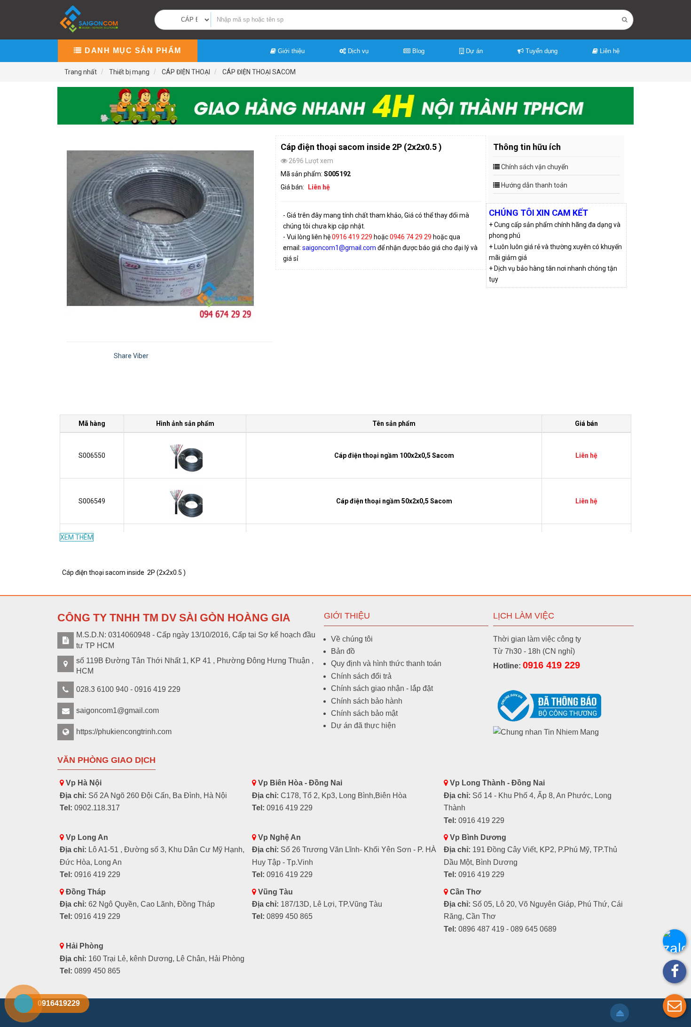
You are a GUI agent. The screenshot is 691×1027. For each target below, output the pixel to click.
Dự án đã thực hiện (363, 725)
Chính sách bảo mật (364, 713)
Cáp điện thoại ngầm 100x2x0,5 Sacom (394, 455)
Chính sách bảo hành (366, 701)
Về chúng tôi (352, 639)
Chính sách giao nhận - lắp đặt (382, 688)
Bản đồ (343, 651)
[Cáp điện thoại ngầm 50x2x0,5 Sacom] (185, 500)
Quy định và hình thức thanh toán (386, 663)
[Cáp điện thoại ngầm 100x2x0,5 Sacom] (185, 455)
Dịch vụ (357, 51)
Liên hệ (609, 51)
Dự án (473, 51)
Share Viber (131, 356)
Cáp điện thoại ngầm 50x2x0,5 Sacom (394, 501)
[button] (674, 1006)
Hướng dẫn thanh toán (534, 185)
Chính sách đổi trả (361, 676)
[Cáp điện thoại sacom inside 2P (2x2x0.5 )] (170, 228)
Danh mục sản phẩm (131, 51)
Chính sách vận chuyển (534, 167)
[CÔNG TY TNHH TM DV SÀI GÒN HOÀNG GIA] (90, 19)
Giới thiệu (290, 51)
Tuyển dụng (541, 51)
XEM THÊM (76, 537)
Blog (417, 51)
